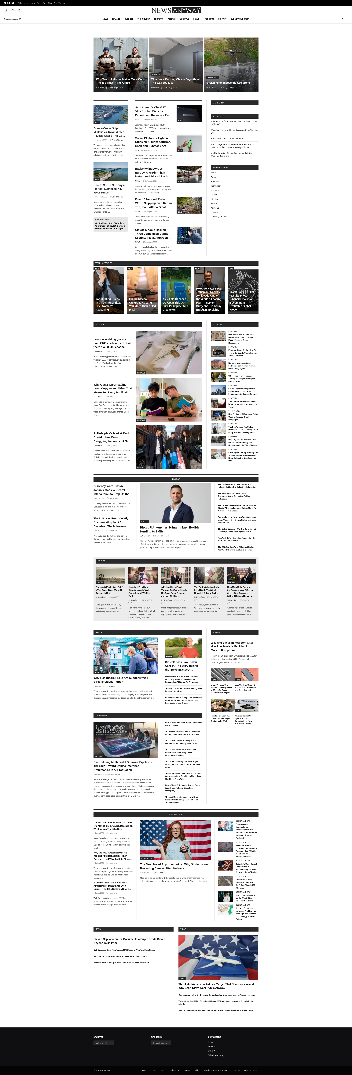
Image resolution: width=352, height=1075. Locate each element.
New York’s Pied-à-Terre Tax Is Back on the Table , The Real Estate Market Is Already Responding (241, 339)
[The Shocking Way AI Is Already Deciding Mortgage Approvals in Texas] (218, 403)
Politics (171, 19)
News (105, 19)
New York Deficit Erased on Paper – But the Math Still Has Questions (236, 539)
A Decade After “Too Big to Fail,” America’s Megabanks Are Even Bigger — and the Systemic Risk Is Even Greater (111, 886)
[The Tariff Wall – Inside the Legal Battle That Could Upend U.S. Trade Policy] (209, 575)
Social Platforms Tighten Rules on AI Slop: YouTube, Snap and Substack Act (153, 141)
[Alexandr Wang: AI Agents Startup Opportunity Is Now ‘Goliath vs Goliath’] (247, 705)
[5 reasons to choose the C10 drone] (231, 65)
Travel (183, 929)
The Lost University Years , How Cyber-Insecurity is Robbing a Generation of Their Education (182, 800)
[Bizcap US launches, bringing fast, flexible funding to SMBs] (175, 503)
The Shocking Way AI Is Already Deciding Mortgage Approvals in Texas (242, 404)
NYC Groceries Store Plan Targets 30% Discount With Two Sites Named (124, 950)
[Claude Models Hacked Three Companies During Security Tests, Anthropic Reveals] (189, 235)
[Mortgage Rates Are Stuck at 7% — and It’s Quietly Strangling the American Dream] (218, 351)
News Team (146, 536)
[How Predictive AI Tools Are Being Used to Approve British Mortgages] (218, 415)
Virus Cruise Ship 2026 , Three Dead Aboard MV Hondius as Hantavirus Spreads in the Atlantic (215, 1002)
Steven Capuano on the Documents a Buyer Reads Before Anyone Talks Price (129, 941)
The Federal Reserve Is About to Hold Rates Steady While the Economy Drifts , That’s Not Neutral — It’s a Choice (237, 508)
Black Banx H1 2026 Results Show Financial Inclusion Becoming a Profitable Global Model (242, 300)
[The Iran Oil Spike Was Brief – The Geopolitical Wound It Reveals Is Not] (110, 575)
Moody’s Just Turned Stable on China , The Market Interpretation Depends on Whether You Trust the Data (113, 825)
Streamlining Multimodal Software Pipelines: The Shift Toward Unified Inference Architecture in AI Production (123, 765)
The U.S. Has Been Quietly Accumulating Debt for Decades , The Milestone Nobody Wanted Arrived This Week (113, 522)
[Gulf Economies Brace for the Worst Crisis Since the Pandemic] (225, 896)
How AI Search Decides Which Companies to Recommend (183, 723)
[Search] (342, 19)
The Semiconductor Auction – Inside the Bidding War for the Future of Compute (182, 732)
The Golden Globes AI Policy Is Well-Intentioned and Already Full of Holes (181, 742)
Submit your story (240, 19)
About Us (209, 19)
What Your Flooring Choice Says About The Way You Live (44, 3)
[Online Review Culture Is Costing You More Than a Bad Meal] (142, 290)
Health (196, 19)
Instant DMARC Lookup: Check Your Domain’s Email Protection (121, 962)
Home (210, 1042)
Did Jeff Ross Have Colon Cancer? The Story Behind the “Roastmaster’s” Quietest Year (181, 666)
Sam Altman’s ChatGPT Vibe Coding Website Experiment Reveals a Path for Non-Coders (153, 111)
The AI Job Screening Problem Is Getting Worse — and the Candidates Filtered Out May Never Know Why (183, 776)
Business (128, 19)
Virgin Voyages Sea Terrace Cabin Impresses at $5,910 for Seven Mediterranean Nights (221, 689)
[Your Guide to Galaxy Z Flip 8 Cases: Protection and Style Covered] (247, 674)
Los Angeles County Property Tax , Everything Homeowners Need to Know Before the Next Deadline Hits (243, 456)
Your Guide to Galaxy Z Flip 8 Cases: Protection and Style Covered (245, 687)
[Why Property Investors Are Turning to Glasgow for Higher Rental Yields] (218, 377)
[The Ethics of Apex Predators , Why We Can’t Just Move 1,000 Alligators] (225, 881)
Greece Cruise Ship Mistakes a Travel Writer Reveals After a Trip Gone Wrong (109, 132)
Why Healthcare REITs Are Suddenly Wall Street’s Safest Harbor (121, 679)
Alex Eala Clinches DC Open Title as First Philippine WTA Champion (175, 304)
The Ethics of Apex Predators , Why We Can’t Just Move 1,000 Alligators (245, 883)
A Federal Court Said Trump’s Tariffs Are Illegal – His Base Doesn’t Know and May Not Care (174, 591)
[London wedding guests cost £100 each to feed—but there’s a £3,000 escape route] (169, 352)
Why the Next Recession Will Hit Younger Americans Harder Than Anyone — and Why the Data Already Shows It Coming (112, 856)
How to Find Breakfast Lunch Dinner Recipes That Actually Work (220, 718)
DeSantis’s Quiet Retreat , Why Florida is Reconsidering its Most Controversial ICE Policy (246, 868)
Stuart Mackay (101, 87)
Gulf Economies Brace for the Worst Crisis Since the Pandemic (245, 898)
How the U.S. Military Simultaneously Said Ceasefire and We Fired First (139, 591)
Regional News (147, 859)
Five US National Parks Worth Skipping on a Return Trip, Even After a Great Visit (153, 203)
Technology (144, 19)
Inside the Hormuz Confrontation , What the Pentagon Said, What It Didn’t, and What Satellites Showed (246, 851)
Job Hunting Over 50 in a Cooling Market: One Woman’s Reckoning (108, 304)
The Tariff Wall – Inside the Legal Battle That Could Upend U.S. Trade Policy (206, 590)
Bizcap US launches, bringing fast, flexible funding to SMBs (169, 529)
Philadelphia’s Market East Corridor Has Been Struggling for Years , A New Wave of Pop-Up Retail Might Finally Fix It (112, 437)
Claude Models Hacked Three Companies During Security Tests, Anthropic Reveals (152, 234)
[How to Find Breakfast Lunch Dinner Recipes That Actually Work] (223, 705)
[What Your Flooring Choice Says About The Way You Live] (176, 65)
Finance (116, 19)
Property (158, 19)
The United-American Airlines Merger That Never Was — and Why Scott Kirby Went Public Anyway (216, 986)
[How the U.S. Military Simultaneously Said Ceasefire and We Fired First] (143, 575)
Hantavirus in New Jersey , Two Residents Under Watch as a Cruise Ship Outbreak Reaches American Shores (183, 700)
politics (101, 561)
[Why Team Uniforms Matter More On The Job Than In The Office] (121, 65)
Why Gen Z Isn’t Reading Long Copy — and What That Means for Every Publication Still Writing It (113, 389)
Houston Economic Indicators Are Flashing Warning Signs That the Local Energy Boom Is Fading (246, 913)
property (217, 325)
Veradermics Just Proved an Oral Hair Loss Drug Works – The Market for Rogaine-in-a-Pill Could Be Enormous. (181, 679)
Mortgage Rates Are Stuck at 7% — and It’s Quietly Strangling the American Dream (242, 353)
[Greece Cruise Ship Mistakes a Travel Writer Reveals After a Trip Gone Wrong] (111, 114)
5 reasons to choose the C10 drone (228, 82)
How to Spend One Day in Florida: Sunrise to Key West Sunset (110, 189)
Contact (222, 19)
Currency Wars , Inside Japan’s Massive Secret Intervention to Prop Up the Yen (111, 490)
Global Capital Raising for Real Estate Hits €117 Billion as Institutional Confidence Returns (242, 391)
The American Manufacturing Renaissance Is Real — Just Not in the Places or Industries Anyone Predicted (246, 831)
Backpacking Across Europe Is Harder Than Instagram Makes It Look (151, 172)
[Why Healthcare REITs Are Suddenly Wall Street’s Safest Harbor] (126, 655)
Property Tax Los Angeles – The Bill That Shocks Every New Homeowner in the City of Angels (242, 442)
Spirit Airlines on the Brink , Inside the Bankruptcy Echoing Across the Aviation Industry (216, 995)
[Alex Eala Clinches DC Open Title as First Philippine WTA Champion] (176, 290)
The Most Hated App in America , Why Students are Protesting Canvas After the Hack (174, 866)
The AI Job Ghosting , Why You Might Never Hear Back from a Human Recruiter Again (183, 764)
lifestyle (100, 325)
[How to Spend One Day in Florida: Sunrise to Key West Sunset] (111, 171)
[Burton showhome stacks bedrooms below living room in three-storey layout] (218, 364)
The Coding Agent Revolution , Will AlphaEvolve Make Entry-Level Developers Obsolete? (180, 752)
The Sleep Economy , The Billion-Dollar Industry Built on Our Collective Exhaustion (237, 485)
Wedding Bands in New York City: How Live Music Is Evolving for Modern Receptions (232, 646)
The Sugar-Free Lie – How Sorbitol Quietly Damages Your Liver (183, 689)
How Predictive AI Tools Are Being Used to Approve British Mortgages (243, 417)
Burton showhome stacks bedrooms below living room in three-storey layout (242, 366)
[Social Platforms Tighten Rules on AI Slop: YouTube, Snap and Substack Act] (189, 143)
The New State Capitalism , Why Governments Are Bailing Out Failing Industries (234, 496)
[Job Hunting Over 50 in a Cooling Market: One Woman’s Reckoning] (109, 290)
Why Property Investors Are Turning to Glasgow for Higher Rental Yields (241, 378)
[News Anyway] (176, 10)
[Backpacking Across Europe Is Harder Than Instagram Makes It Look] (189, 174)
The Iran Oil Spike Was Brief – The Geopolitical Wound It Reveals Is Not (109, 590)
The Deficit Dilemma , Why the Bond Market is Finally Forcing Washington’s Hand (237, 530)
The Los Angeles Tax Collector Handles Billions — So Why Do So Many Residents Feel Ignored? (243, 430)
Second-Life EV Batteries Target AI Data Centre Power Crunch (120, 956)
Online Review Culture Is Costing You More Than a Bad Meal (142, 304)
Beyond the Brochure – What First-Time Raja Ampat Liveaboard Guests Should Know (215, 1010)
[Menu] (346, 19)
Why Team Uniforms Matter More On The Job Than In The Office (119, 81)
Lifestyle (184, 19)
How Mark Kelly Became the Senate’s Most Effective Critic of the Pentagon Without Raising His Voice (240, 591)
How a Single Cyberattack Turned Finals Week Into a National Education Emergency (182, 788)
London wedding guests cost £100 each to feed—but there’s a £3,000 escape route (112, 343)
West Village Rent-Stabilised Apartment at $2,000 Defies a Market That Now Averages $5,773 (110, 226)
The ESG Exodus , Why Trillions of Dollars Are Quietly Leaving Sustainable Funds (236, 548)
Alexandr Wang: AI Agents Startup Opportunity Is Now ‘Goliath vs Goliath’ (243, 720)
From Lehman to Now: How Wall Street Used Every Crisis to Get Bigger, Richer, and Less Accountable (237, 520)
